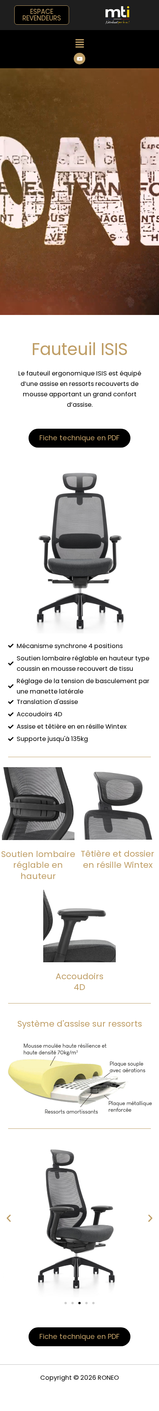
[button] (79, 44)
